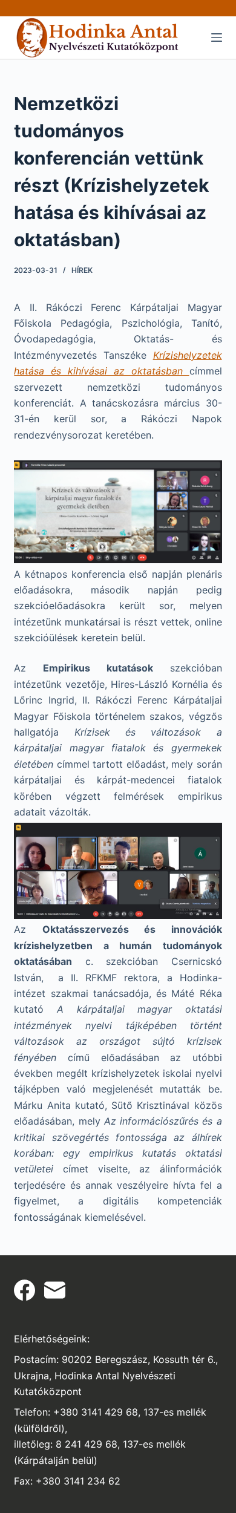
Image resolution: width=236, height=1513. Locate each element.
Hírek (82, 270)
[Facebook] (24, 1290)
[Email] (54, 1290)
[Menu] (216, 37)
